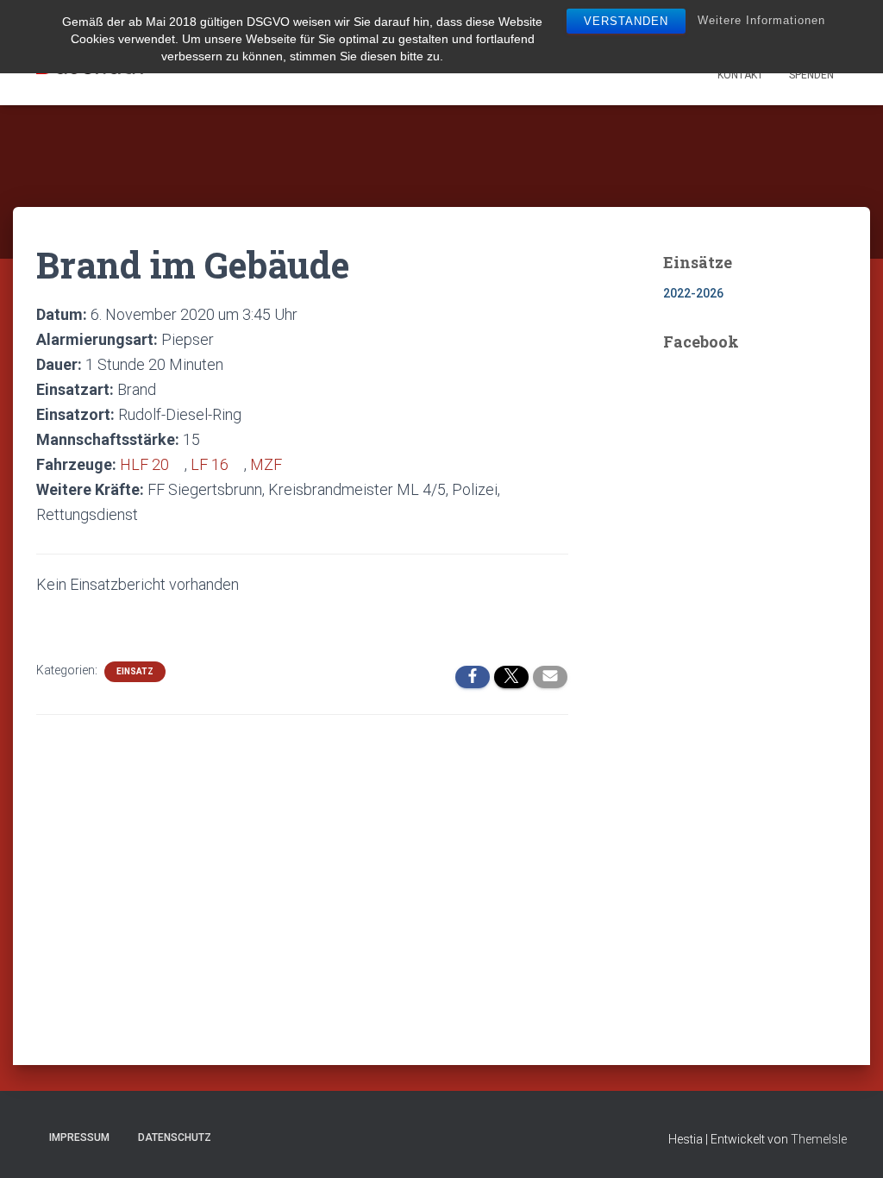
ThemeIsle (819, 1139)
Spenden (811, 75)
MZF (266, 464)
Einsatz (134, 671)
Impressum (79, 1137)
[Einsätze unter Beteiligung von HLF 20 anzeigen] (178, 465)
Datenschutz (174, 1137)
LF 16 (210, 464)
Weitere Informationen (761, 20)
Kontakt (740, 75)
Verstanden (626, 21)
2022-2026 (693, 293)
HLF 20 (144, 464)
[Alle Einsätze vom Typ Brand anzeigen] (166, 390)
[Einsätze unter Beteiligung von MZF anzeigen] (291, 465)
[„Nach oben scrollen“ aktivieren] (849, 1143)
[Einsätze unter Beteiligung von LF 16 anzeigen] (238, 465)
